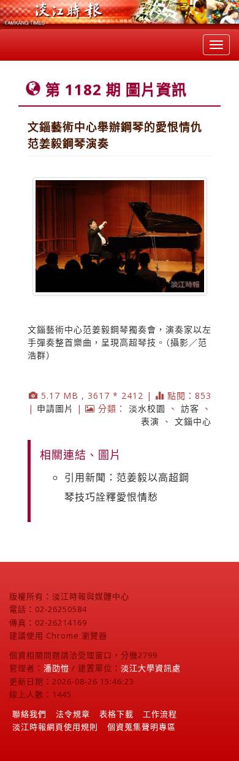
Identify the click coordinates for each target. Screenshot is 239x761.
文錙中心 (193, 421)
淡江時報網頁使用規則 (55, 726)
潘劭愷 (56, 667)
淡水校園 (147, 408)
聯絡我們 (29, 713)
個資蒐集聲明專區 (141, 726)
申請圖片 (55, 408)
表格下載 (116, 713)
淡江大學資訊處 (151, 667)
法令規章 (73, 713)
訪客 (190, 408)
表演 (150, 421)
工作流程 (160, 713)
